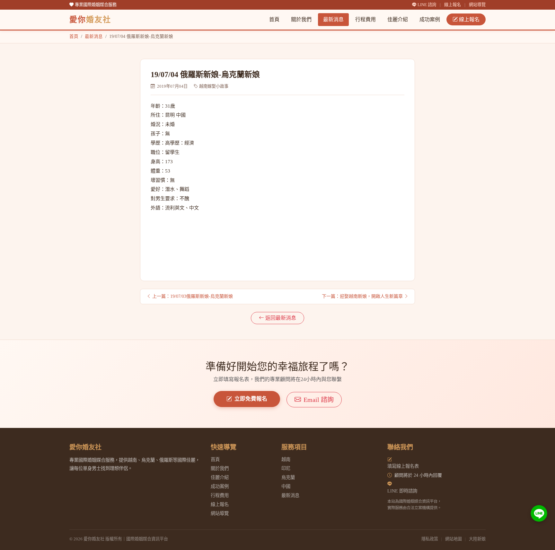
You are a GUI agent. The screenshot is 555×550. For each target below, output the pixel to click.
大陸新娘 (477, 539)
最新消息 (333, 19)
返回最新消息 (280, 318)
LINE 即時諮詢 (402, 490)
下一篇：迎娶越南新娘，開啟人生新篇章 (362, 296)
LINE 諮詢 (427, 4)
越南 (285, 459)
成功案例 (429, 19)
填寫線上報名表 (403, 466)
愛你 (90, 19)
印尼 (285, 468)
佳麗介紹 (397, 19)
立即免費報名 (250, 399)
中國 (285, 486)
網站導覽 (477, 4)
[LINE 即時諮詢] (539, 513)
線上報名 (452, 4)
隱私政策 (429, 539)
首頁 (274, 19)
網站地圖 (453, 539)
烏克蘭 (288, 477)
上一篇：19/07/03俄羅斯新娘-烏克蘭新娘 (192, 296)
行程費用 (365, 19)
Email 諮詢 (319, 399)
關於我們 (301, 19)
